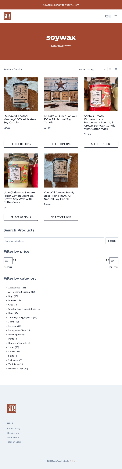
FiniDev (72, 461)
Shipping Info (13, 433)
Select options (21, 144)
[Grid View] (110, 69)
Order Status (13, 437)
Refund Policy (13, 428)
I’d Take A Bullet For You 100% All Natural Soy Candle (60, 119)
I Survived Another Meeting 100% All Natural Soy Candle (20, 119)
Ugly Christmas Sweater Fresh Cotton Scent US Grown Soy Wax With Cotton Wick (20, 197)
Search (112, 240)
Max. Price (114, 267)
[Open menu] (115, 16)
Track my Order (14, 441)
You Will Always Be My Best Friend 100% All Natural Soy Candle (59, 196)
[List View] (116, 69)
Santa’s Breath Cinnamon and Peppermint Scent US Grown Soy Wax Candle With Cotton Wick (99, 122)
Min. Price (8, 267)
